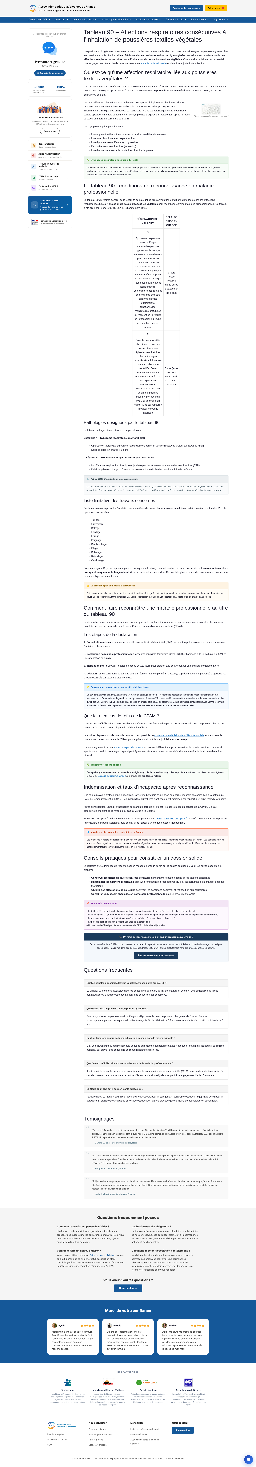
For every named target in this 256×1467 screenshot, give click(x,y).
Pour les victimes (97, 1429)
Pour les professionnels (100, 1434)
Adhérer (111, 1255)
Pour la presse (96, 1439)
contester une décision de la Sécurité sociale (179, 735)
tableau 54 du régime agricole (112, 776)
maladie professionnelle (153, 63)
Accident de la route (147, 19)
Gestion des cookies (57, 1439)
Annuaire (60, 19)
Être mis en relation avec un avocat (156, 955)
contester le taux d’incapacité (171, 818)
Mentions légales (55, 1434)
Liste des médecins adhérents (145, 1429)
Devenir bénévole (138, 1434)
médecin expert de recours (128, 747)
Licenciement (198, 19)
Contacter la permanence (186, 8)
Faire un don (214, 8)
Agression (219, 19)
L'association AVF (37, 19)
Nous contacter (128, 1288)
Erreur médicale (174, 19)
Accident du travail (83, 19)
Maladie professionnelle (115, 19)
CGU (49, 1444)
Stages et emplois (98, 1445)
